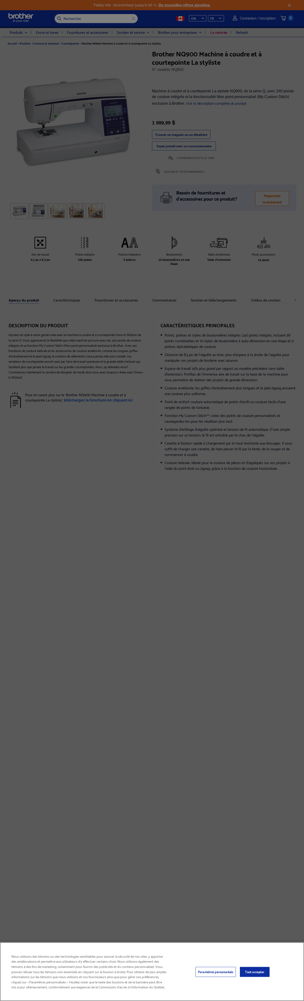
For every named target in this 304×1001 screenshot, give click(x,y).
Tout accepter (255, 971)
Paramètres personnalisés (215, 971)
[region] (152, 971)
